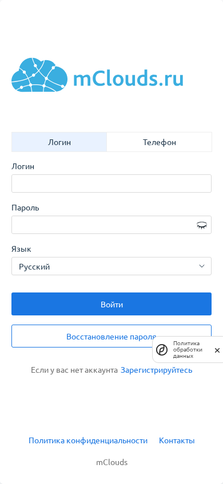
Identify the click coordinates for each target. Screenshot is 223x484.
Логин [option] (59, 141)
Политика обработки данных (187, 349)
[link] (156, 370)
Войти (112, 304)
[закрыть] (217, 349)
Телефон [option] (159, 141)
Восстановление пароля (111, 336)
